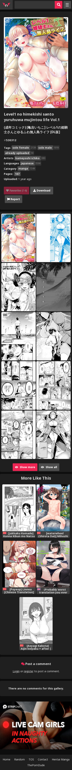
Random (19, 759)
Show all (51, 467)
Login (16, 671)
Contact (43, 759)
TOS (31, 759)
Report (15, 199)
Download (43, 190)
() (18, 190)
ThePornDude (36, 765)
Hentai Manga (61, 759)
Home (6, 759)
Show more (27, 467)
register (28, 671)
